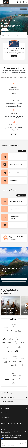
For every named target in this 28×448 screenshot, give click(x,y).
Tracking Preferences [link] (5, 435)
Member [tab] (3, 77)
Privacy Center (16, 437)
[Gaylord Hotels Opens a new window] (20, 348)
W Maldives (24, 9)
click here (11, 445)
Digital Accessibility (16, 438)
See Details (14, 56)
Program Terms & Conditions (6, 437)
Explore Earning (22, 150)
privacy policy (19, 443)
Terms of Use (17, 435)
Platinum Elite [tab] (23, 77)
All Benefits (14, 134)
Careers (11, 435)
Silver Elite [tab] (9, 77)
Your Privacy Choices (7, 438)
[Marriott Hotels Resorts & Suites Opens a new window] (5, 339)
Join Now (4, 29)
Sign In (10, 29)
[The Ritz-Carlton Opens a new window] (13, 327)
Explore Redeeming (21, 195)
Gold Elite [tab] (16, 77)
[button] (14, 393)
